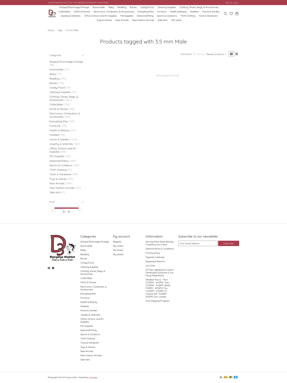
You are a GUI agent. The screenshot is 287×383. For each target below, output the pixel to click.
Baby (111, 7)
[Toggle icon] (225, 13)
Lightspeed (92, 377)
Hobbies (194, 11)
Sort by (200, 54)
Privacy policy (153, 252)
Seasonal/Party (145, 15)
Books (133, 7)
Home (51, 30)
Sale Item (163, 20)
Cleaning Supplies (166, 7)
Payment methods (155, 257)
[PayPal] (226, 377)
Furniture (162, 11)
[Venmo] (236, 377)
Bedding (121, 7)
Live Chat (150, 265)
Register (117, 241)
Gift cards (176, 20)
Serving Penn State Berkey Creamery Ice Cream (159, 243)
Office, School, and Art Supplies (100, 15)
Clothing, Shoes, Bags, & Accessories (199, 7)
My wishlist (118, 254)
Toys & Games (104, 20)
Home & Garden (211, 11)
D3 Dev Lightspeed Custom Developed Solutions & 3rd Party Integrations (160, 272)
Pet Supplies (126, 15)
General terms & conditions (160, 248)
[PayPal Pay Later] (231, 377)
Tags (59, 30)
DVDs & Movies (82, 11)
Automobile (99, 7)
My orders (118, 245)
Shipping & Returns (155, 261)
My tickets (118, 250)
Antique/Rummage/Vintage (74, 7)
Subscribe (228, 243)
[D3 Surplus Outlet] (52, 14)
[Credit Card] (221, 377)
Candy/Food (147, 7)
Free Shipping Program (158, 300)
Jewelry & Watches (70, 15)
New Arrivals (122, 20)
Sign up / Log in (232, 2)
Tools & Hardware (208, 15)
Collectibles (64, 11)
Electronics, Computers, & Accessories (114, 11)
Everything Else (146, 11)
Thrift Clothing (187, 15)
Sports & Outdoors (167, 15)
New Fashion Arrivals (143, 20)
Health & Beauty (178, 11)
